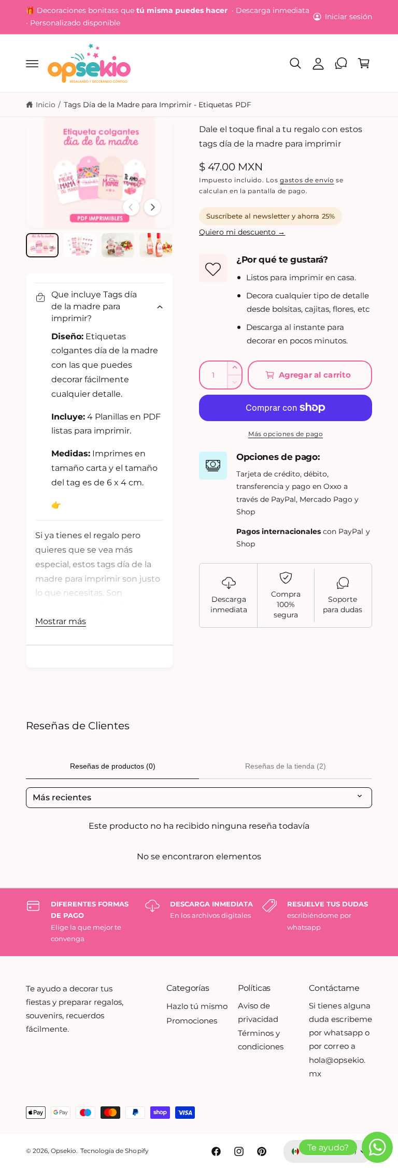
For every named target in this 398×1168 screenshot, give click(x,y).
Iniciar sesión (348, 16)
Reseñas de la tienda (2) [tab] (285, 766)
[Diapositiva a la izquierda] (131, 207)
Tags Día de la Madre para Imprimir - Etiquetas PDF (157, 104)
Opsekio (63, 1151)
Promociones (191, 1021)
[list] (199, 922)
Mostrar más (60, 621)
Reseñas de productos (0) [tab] (112, 766)
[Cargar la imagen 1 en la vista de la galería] (42, 245)
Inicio (45, 104)
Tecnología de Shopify (114, 1151)
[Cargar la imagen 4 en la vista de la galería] (155, 245)
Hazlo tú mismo (197, 1006)
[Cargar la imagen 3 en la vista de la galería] (118, 245)
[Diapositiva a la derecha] (152, 207)
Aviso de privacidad (258, 1012)
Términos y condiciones (260, 1040)
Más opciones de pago (285, 434)
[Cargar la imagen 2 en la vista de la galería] (80, 245)
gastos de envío (307, 180)
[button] (32, 63)
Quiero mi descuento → (242, 232)
